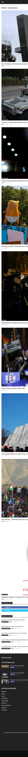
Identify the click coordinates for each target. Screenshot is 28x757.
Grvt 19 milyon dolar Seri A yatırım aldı (14, 633)
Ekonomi (12, 681)
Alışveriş (12, 667)
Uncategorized (5, 635)
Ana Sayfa (3, 5)
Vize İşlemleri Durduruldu (17, 673)
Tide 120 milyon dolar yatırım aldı (12, 626)
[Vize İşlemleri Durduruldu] (4, 674)
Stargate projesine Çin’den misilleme (13, 620)
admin (2, 65)
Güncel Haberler (5, 61)
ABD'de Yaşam (4, 594)
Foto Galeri (4, 320)
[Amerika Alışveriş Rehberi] (5, 666)
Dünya (3, 385)
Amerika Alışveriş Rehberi (17, 665)
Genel (3, 516)
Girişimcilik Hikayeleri (6, 628)
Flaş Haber (4, 243)
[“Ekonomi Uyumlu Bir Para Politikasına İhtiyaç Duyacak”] (5, 681)
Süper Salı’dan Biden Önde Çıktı (13, 388)
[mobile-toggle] (2, 2)
